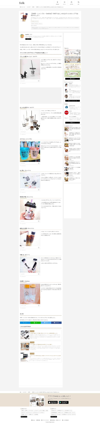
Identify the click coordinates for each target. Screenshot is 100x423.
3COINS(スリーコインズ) (67, 414)
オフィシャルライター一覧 (73, 100)
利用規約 (38, 420)
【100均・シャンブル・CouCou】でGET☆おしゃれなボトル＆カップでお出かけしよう (45, 392)
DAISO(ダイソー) (60, 410)
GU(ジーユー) (61, 412)
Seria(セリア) (54, 410)
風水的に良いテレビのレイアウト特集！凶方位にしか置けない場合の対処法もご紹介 (74, 139)
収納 (22, 410)
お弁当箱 (36, 414)
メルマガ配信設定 (66, 420)
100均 (33, 23)
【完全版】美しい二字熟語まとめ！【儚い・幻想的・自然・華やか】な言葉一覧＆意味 (74, 134)
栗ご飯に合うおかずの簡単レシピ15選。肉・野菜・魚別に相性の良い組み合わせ (74, 128)
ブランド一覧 (54, 416)
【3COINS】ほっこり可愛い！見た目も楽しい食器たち (74, 179)
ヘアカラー (42, 412)
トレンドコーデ (29, 412)
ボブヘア (23, 412)
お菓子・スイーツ (25, 414)
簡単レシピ (31, 414)
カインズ (74, 414)
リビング (36, 410)
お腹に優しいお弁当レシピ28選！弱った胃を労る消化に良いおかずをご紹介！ (74, 149)
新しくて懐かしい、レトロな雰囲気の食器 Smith (74, 168)
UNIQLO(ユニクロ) (68, 412)
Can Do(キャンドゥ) (68, 410)
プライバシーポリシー (45, 420)
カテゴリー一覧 (24, 416)
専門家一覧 (72, 122)
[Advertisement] (41, 95)
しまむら (59, 414)
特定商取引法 (53, 420)
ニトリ (74, 412)
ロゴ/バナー (59, 420)
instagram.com (24, 83)
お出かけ (37, 23)
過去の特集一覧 (73, 78)
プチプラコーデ (36, 412)
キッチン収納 (42, 410)
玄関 (47, 410)
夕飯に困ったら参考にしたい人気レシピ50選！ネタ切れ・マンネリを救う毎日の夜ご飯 (74, 144)
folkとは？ (33, 420)
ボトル (41, 23)
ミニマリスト (31, 410)
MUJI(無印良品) (54, 412)
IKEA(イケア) (54, 414)
